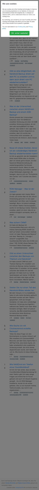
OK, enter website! (19, 33)
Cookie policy (22, 26)
